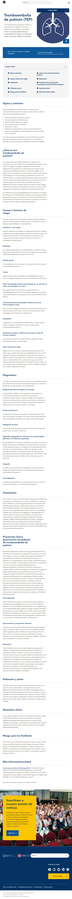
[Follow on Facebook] (49, 870)
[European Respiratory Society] (24, 855)
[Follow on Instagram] (67, 870)
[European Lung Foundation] (4, 2)
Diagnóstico (43, 79)
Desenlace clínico (44, 88)
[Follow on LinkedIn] (63, 870)
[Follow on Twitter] (58, 870)
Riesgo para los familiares (18, 92)
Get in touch (57, 876)
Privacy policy (48, 887)
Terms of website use (9, 887)
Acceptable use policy (25, 887)
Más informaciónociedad (47, 92)
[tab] (36, 67)
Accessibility (38, 887)
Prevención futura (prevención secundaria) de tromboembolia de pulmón (50, 83)
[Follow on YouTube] (54, 870)
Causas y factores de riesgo (18, 79)
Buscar (49, 855)
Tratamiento (14, 82)
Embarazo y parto (15, 88)
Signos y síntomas (16, 73)
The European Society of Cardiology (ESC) (16, 768)
